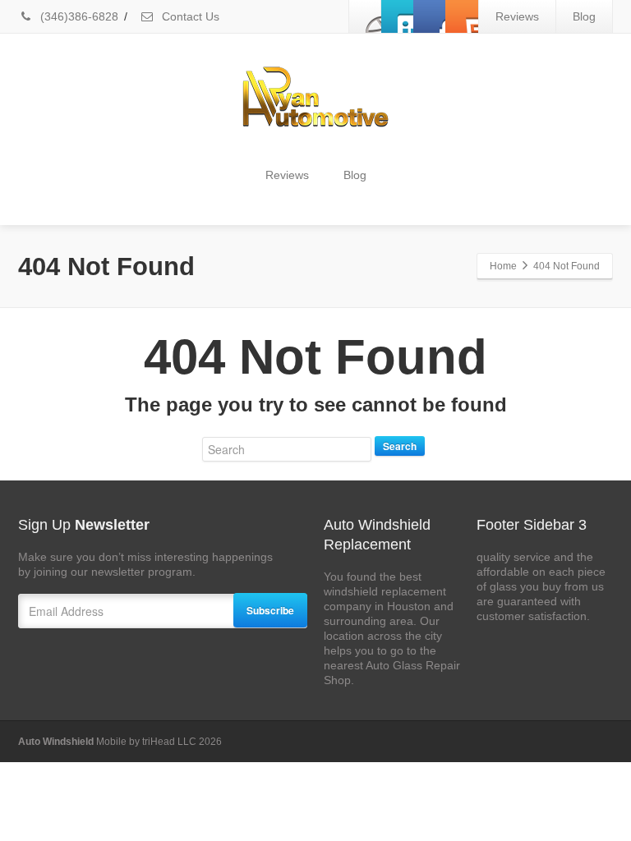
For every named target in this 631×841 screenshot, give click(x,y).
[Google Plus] (429, 16)
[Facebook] (365, 16)
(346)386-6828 (77, 16)
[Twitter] (397, 16)
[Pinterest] (461, 16)
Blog (584, 16)
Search (400, 446)
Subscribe (270, 610)
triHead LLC (170, 741)
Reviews (517, 16)
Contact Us (189, 16)
